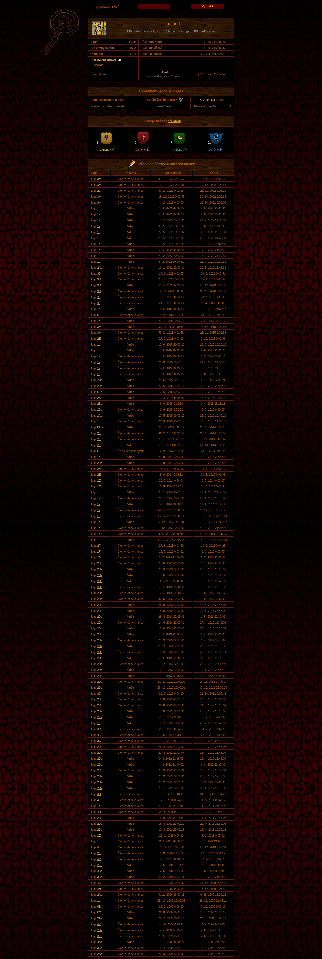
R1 (99, 451)
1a (98, 208)
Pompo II (176, 76)
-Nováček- (154, 76)
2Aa (99, 267)
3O (99, 693)
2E (99, 338)
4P (99, 859)
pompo (165, 76)
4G (99, 800)
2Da (99, 380)
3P (99, 729)
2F (99, 545)
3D (99, 279)
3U (99, 794)
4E (99, 847)
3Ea (99, 936)
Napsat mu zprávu (103, 59)
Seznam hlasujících (212, 99)
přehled (173, 121)
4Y (99, 924)
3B (99, 273)
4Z (99, 906)
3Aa (99, 942)
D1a (99, 392)
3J (98, 297)
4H (99, 812)
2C (99, 190)
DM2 (100, 427)
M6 (99, 315)
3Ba (99, 871)
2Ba (99, 397)
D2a (99, 912)
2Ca (99, 717)
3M (99, 179)
